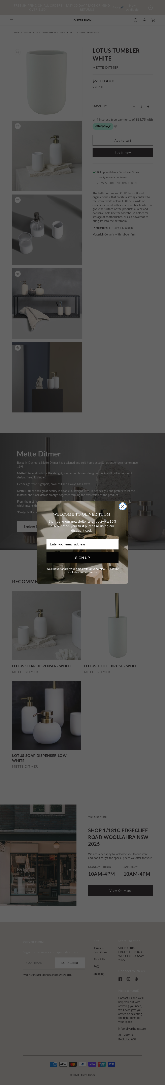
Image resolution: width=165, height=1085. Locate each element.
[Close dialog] (122, 506)
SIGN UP (82, 558)
